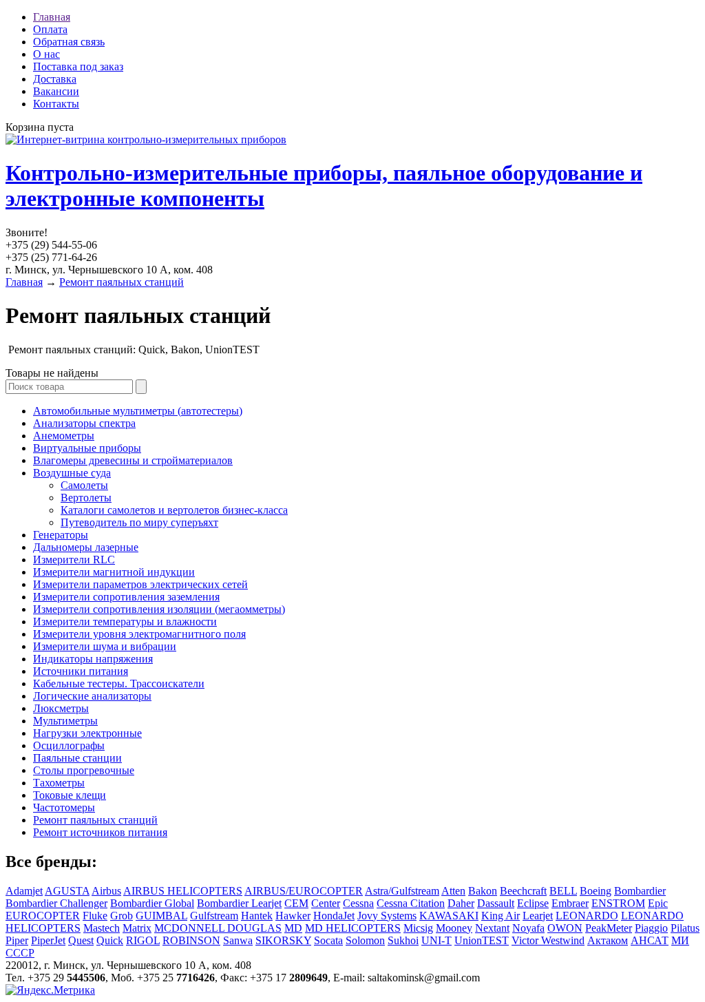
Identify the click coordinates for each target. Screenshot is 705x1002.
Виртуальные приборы (87, 448)
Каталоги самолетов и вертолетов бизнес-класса (174, 510)
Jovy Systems (387, 915)
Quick (109, 940)
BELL (563, 891)
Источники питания (80, 671)
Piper (17, 940)
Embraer (570, 903)
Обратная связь (69, 42)
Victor (526, 940)
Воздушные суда (72, 473)
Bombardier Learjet (239, 903)
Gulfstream (214, 915)
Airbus (106, 891)
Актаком (607, 940)
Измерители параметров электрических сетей (140, 584)
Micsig (418, 928)
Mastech (101, 928)
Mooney (454, 928)
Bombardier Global (152, 903)
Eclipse (533, 903)
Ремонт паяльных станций (121, 282)
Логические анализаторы (92, 696)
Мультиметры (65, 721)
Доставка (54, 79)
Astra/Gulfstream (402, 891)
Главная (51, 17)
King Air (500, 915)
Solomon (365, 940)
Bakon (482, 891)
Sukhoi (403, 940)
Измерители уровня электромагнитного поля (139, 634)
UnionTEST (481, 940)
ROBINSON (191, 940)
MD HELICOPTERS (353, 928)
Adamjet (24, 891)
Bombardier (640, 891)
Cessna (358, 903)
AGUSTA (67, 891)
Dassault (495, 903)
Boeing (595, 891)
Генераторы (60, 535)
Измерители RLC (74, 559)
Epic (658, 903)
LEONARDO (587, 915)
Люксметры (61, 708)
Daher (461, 903)
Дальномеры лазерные (85, 547)
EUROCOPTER (43, 915)
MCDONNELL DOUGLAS (218, 928)
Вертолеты (86, 497)
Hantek (257, 915)
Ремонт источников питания (100, 832)
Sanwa (238, 940)
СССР (20, 953)
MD (293, 928)
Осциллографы (69, 745)
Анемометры (63, 435)
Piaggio (651, 928)
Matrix (137, 928)
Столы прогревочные (83, 770)
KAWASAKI (448, 915)
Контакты (56, 103)
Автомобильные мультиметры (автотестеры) (137, 411)
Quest (81, 940)
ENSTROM (618, 903)
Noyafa (528, 928)
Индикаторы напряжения (93, 659)
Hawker (293, 915)
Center (325, 903)
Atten (453, 891)
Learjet (538, 915)
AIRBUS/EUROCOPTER (303, 891)
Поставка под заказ (78, 66)
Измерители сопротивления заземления (126, 597)
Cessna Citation (411, 903)
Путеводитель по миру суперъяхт (139, 522)
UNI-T (436, 940)
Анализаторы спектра (84, 423)
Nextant (492, 928)
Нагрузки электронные (87, 733)
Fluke (95, 915)
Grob (121, 915)
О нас (46, 54)
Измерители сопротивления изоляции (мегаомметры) (159, 609)
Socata (328, 940)
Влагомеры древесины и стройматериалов (133, 460)
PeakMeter (608, 928)
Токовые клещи (69, 795)
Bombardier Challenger (56, 903)
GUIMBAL (161, 915)
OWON (564, 928)
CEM (296, 903)
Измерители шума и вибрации (104, 646)
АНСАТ (650, 940)
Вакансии (56, 91)
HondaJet (334, 915)
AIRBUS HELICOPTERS (182, 891)
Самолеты (84, 485)
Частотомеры (64, 807)
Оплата (50, 29)
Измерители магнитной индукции (114, 572)
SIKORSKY (283, 940)
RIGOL (143, 940)
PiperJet (48, 940)
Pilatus (685, 928)
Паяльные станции (77, 758)
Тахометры (59, 783)
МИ (680, 940)
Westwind (563, 940)
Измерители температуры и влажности (125, 621)
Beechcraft (523, 891)
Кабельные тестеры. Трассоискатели (118, 683)
